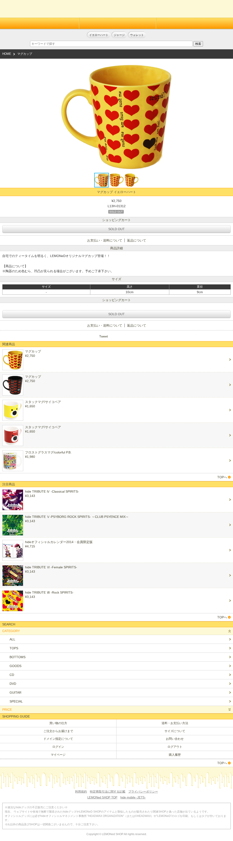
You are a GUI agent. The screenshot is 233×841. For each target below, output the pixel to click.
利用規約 (81, 791)
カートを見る (224, 10)
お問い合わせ (175, 738)
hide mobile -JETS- (133, 797)
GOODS (15, 666)
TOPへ (222, 477)
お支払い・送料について (104, 240)
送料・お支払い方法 (175, 723)
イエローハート (98, 34)
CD (12, 675)
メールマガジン (194, 23)
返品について (136, 240)
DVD (13, 683)
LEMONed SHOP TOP (102, 797)
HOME (6, 53)
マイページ (58, 754)
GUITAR (15, 692)
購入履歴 (175, 754)
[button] (169, 115)
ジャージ (119, 34)
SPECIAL (16, 701)
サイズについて (175, 731)
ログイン (117, 23)
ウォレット (137, 34)
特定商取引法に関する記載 (107, 791)
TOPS (14, 648)
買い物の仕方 (58, 723)
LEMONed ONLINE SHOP (24, 9)
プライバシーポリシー (143, 791)
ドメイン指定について (58, 738)
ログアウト (174, 746)
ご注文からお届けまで (58, 731)
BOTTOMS (17, 657)
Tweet (103, 336)
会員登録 (39, 23)
